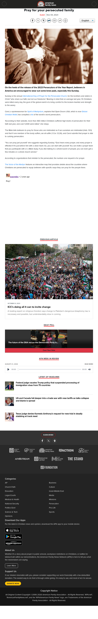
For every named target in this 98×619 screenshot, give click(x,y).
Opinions (8, 516)
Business (52, 483)
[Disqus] (49, 204)
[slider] (49, 369)
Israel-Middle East (56, 491)
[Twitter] (48, 440)
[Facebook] (42, 440)
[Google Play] (14, 537)
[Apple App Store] (13, 530)
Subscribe (48, 435)
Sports (51, 512)
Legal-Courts (10, 495)
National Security (12, 503)
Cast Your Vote (49, 350)
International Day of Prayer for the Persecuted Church (45, 96)
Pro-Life (52, 508)
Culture (52, 487)
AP (6, 483)
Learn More (11, 566)
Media (51, 495)
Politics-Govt (10, 508)
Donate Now (13, 583)
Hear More (89, 364)
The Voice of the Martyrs (15, 164)
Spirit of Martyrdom (35, 111)
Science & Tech (11, 512)
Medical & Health (12, 499)
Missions (52, 499)
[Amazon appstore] (13, 543)
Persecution (54, 503)
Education (9, 491)
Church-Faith (10, 487)
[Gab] (54, 440)
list (32, 114)
